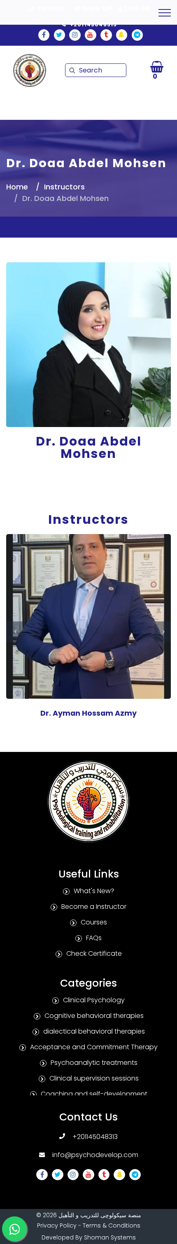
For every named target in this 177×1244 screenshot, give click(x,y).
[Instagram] (75, 35)
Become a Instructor (93, 906)
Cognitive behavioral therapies (94, 1015)
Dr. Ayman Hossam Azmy (88, 713)
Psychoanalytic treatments (94, 1062)
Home (17, 187)
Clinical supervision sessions (94, 1078)
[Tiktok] (106, 35)
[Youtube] (90, 35)
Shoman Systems (110, 1237)
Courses (94, 922)
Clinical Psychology (94, 1000)
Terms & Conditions (111, 1225)
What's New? (94, 891)
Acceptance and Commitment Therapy (94, 1047)
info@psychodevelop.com (95, 1155)
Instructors (64, 187)
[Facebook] (44, 35)
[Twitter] (59, 35)
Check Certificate (94, 953)
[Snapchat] (122, 35)
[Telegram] (137, 35)
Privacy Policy (57, 1225)
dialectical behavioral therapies (94, 1031)
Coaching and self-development (94, 1094)
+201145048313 (95, 1136)
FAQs (94, 938)
